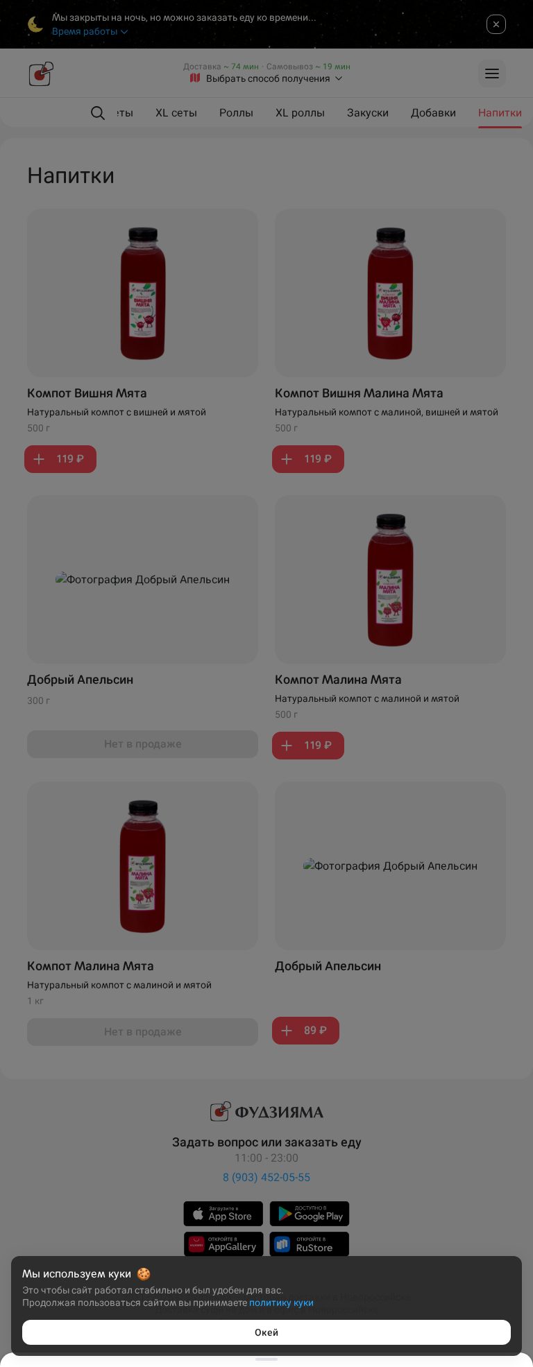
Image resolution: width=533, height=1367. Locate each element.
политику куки (281, 1302)
